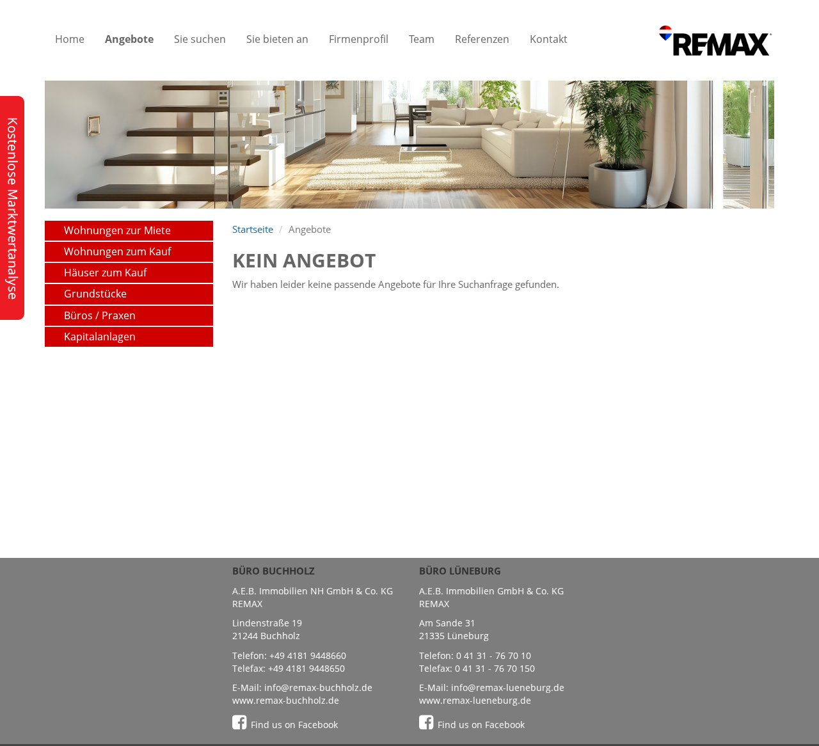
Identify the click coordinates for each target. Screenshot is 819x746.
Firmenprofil (358, 39)
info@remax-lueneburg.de (507, 687)
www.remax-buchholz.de (285, 700)
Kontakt (549, 39)
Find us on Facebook (294, 724)
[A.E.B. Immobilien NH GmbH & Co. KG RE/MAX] (715, 39)
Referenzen (482, 39)
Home (69, 39)
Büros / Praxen (100, 315)
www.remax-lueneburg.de (475, 700)
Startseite (252, 229)
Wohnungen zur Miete (117, 230)
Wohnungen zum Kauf (117, 251)
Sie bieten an (277, 39)
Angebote (129, 39)
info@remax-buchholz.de (318, 687)
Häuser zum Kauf (105, 273)
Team (421, 39)
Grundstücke (95, 294)
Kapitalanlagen (100, 336)
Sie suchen (200, 39)
